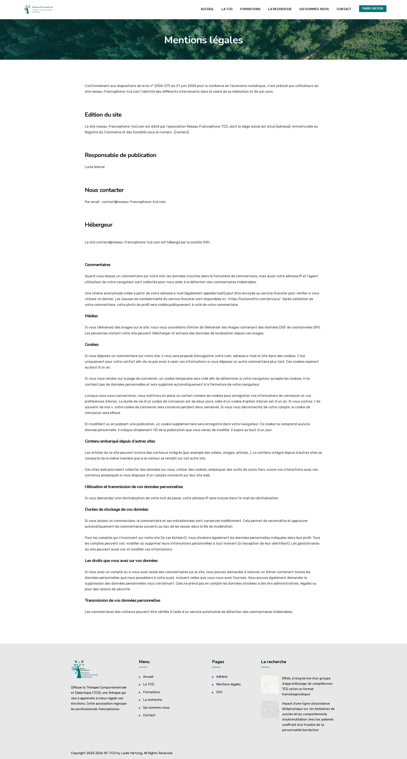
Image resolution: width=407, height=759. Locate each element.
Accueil (207, 9)
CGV (219, 692)
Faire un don (372, 8)
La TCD (227, 9)
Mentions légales (228, 684)
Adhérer (222, 677)
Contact (344, 9)
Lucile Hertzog (131, 753)
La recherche (280, 9)
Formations (250, 9)
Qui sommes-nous (314, 9)
